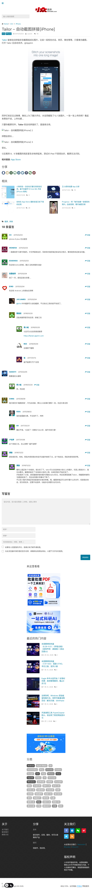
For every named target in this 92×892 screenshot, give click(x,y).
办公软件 (58, 782)
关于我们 (5, 829)
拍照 (58, 790)
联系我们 (5, 832)
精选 (39, 802)
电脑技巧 (37, 798)
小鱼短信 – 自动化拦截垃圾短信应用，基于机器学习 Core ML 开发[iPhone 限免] (29, 189)
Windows (31, 782)
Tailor (4, 40)
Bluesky (67, 847)
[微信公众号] (78, 830)
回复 (88, 235)
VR (44, 778)
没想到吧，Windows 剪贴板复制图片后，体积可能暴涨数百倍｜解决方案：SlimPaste (53, 698)
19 (75, 190)
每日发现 (58, 794)
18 (37, 34)
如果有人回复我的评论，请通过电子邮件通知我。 (23, 547)
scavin (29, 34)
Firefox (58, 770)
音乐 (60, 806)
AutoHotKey (32, 770)
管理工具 (31, 802)
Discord (75, 847)
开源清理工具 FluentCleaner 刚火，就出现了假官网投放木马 (53, 715)
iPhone (8, 34)
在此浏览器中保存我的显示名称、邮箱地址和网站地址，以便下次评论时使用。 (34, 551)
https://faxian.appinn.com (34, 336)
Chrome (49, 770)
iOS (3, 34)
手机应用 (50, 790)
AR (50, 766)
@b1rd (19, 303)
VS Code (51, 778)
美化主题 (31, 806)
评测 (39, 806)
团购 (29, 786)
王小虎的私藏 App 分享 (70, 186)
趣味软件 (46, 806)
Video (38, 778)
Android (31, 766)
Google (30, 774)
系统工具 (46, 802)
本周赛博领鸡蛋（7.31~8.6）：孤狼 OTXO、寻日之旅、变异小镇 (53, 663)
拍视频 (30, 794)
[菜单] (3, 3)
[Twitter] (66, 836)
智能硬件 (38, 794)
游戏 (29, 798)
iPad (43, 774)
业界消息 (41, 782)
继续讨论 (5, 835)
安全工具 (56, 786)
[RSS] (72, 836)
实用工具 (31, 790)
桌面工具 (48, 794)
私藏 (53, 798)
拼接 (11, 221)
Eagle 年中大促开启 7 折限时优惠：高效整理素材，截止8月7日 (53, 681)
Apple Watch (42, 766)
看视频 (45, 798)
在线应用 (37, 786)
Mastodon (81, 844)
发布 (34, 829)
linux (58, 774)
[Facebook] (66, 830)
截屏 (6, 221)
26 (29, 208)
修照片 (49, 782)
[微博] (84, 830)
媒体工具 (46, 786)
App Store (16, 159)
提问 (34, 843)
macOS (30, 778)
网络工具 (56, 802)
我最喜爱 (40, 790)
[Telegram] (72, 830)
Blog (41, 770)
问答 (54, 806)
